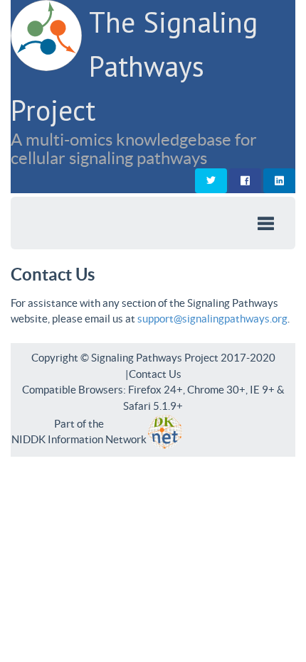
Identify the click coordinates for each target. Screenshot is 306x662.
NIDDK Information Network (79, 439)
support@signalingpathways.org (212, 319)
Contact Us (155, 374)
